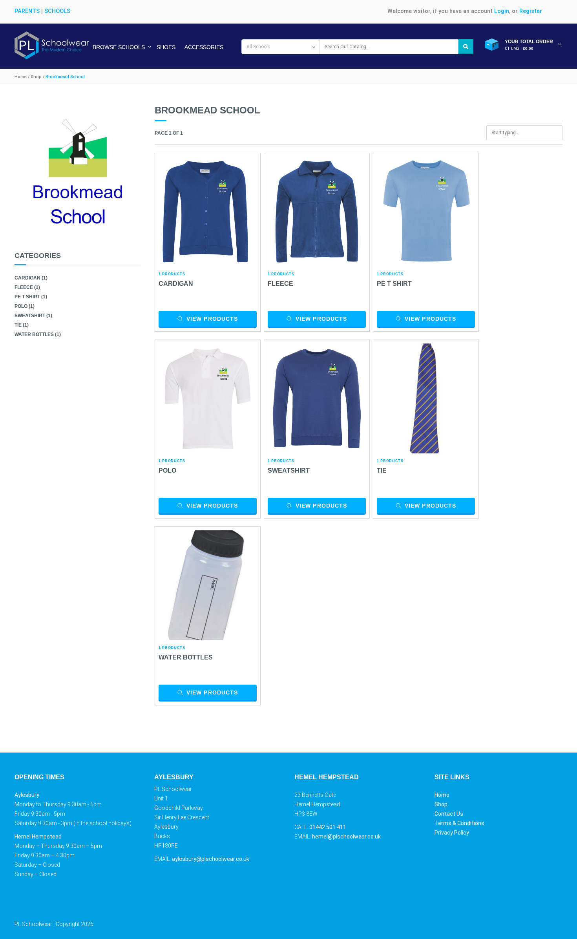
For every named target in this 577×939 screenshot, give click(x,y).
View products (212, 319)
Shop (441, 804)
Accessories (203, 47)
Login (501, 11)
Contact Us (449, 814)
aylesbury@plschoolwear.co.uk (210, 859)
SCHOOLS (57, 11)
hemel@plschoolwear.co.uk (346, 836)
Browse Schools (119, 47)
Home (442, 795)
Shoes (166, 47)
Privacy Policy (452, 832)
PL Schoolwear (33, 924)
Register (530, 11)
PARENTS (27, 11)
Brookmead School (65, 76)
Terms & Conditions (459, 823)
